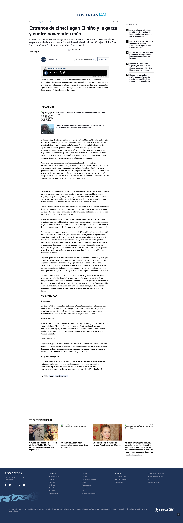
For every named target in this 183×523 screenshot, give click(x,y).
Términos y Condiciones (156, 474)
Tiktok (15, 485)
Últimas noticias (54, 476)
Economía (52, 482)
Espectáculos (43, 22)
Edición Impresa (61, 376)
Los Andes (32, 22)
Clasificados (119, 482)
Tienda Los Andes (121, 479)
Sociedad (52, 485)
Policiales (52, 488)
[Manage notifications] (178, 514)
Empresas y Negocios (89, 479)
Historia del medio (154, 482)
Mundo (84, 474)
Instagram (10, 485)
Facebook (5, 485)
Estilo (84, 482)
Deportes (52, 491)
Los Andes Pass (120, 476)
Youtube (24, 485)
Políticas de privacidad (155, 476)
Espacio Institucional (89, 494)
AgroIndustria (86, 485)
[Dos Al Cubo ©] (164, 511)
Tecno (84, 488)
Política (51, 479)
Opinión (84, 476)
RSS (149, 479)
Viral (83, 491)
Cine (51, 376)
